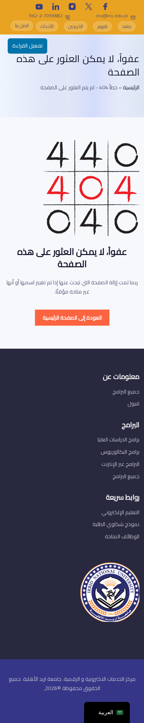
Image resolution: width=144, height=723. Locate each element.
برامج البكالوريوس (120, 452)
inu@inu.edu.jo (112, 15)
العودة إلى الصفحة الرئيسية (72, 318)
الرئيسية (131, 87)
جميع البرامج (126, 392)
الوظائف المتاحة (122, 536)
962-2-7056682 (46, 15)
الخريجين (75, 26)
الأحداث (47, 26)
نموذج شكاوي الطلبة (116, 524)
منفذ (126, 26)
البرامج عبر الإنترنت (120, 464)
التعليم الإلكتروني (120, 512)
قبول (133, 403)
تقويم (103, 26)
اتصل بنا (22, 25)
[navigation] (107, 712)
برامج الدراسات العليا (118, 439)
